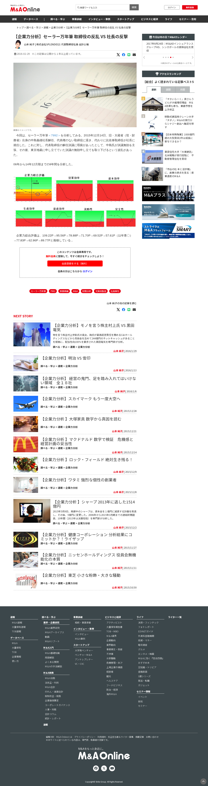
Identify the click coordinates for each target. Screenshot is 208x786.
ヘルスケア (112, 680)
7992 (52, 291)
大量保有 (16, 647)
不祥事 (109, 653)
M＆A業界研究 (52, 627)
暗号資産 (142, 644)
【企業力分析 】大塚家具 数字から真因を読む (81, 419)
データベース (31, 19)
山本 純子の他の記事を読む (122, 303)
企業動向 (111, 640)
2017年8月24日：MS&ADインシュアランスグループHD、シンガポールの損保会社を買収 (168, 47)
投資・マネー (145, 640)
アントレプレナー (84, 659)
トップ (20, 27)
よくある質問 (52, 661)
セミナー (142, 705)
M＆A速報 (17, 622)
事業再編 (64, 291)
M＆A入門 (48, 647)
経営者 (109, 671)
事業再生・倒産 (114, 649)
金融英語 (142, 671)
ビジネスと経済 (149, 19)
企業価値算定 (52, 700)
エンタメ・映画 (146, 653)
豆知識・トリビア (147, 667)
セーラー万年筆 (38, 291)
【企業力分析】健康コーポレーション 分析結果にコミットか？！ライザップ (86, 536)
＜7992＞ (54, 135)
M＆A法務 (50, 678)
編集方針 (50, 736)
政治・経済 (112, 689)
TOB (14, 652)
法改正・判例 (52, 682)
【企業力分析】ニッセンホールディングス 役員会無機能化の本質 (88, 557)
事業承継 (77, 19)
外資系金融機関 (146, 635)
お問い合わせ (152, 736)
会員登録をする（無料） (75, 263)
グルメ (141, 649)
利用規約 (101, 736)
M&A (75, 291)
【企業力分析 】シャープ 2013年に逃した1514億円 (94, 504)
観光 (108, 676)
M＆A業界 (111, 635)
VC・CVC (79, 663)
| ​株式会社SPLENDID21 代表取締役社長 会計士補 (62, 44)
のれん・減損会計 (54, 691)
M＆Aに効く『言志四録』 (151, 658)
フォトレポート (146, 626)
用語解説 (49, 657)
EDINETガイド (145, 631)
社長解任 (115, 291)
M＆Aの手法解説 (53, 666)
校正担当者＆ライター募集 (120, 736)
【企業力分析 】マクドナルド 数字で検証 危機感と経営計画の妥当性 (87, 441)
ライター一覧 (175, 617)
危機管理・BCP (114, 662)
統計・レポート (53, 718)
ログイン (172, 7)
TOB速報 (16, 631)
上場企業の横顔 (114, 667)
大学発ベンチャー (84, 650)
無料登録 (190, 7)
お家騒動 (111, 658)
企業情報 (16, 656)
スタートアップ (125, 19)
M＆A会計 (50, 687)
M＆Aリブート (52, 641)
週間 (168, 89)
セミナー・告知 (187, 19)
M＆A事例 (80, 638)
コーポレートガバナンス (57, 705)
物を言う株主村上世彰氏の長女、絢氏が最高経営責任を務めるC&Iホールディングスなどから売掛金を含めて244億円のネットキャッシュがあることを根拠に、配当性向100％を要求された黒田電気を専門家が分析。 (94, 338)
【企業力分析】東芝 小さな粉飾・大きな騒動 (81, 575)
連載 (46, 27)
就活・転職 (144, 680)
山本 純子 (29, 44)
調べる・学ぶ (57, 19)
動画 (47, 636)
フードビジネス (114, 685)
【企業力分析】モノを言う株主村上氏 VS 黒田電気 (93, 327)
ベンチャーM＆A (83, 654)
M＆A (15, 643)
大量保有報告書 (114, 626)
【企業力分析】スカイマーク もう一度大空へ (80, 398)
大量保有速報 (19, 626)
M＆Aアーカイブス (54, 632)
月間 (182, 89)
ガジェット (144, 685)
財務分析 (86, 291)
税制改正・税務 (53, 696)
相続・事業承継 (83, 622)
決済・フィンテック (148, 622)
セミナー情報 (143, 691)
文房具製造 (100, 291)
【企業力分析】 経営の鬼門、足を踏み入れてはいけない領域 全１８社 (88, 380)
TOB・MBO (112, 631)
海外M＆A (111, 694)
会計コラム (50, 714)
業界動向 (111, 644)
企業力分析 (57, 27)
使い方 (15, 661)
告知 (140, 701)
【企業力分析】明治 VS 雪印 (65, 358)
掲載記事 (139, 736)
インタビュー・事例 (99, 19)
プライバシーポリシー (84, 736)
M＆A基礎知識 (52, 653)
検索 (134, 7)
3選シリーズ (144, 676)
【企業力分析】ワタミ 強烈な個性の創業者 (79, 479)
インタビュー (82, 634)
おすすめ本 (144, 662)
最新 (154, 89)
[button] (163, 57)
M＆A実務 (48, 672)
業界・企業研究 (51, 622)
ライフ (168, 19)
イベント (142, 696)
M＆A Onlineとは (64, 736)
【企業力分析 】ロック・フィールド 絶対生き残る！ (87, 459)
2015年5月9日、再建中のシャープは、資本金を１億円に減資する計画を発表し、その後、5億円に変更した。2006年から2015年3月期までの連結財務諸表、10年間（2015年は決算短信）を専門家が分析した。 (94, 514)
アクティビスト (114, 622)
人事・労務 (50, 709)
